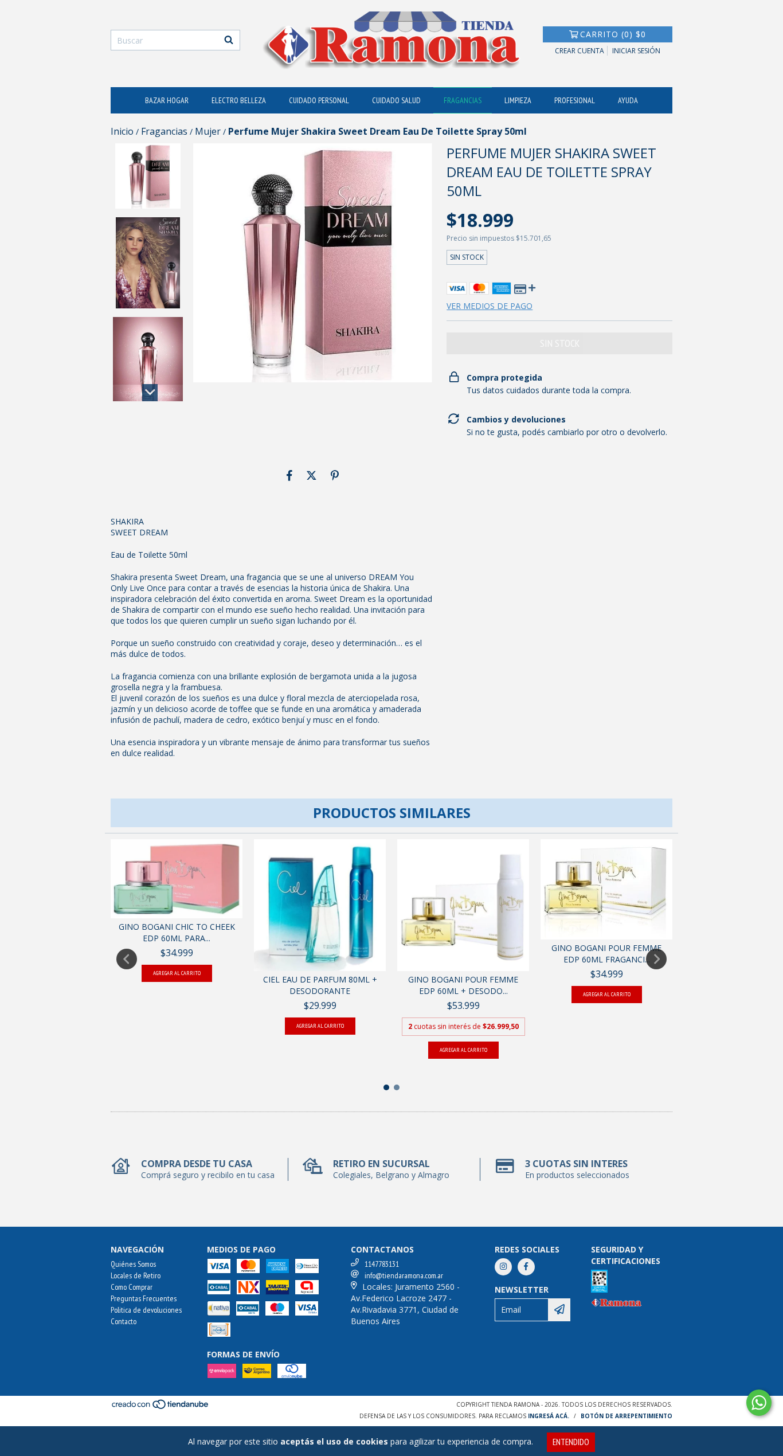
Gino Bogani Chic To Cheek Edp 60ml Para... (177, 932)
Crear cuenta (579, 51)
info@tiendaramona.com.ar (404, 1275)
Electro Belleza (239, 100)
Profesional (574, 100)
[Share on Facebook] (289, 476)
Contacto (123, 1321)
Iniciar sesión (636, 51)
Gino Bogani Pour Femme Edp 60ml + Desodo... (463, 985)
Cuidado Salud (396, 100)
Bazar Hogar (167, 100)
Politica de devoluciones (146, 1310)
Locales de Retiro (135, 1275)
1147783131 (382, 1264)
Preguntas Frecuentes (144, 1298)
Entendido (571, 1442)
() (613, 34)
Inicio (122, 131)
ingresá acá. (548, 1416)
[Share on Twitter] (311, 476)
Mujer (208, 131)
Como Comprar (131, 1287)
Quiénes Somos (133, 1264)
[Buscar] (228, 40)
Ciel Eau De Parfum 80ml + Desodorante (320, 985)
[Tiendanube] (161, 1407)
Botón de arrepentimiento (626, 1416)
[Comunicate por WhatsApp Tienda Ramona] (759, 1403)
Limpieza (517, 100)
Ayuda (628, 100)
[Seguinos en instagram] (503, 1266)
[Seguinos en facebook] (526, 1266)
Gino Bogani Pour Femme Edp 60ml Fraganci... (606, 953)
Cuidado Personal (319, 100)
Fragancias (462, 100)
